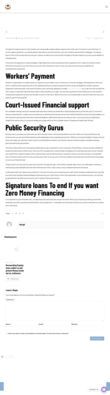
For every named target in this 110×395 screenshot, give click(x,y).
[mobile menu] (106, 6)
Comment (10, 300)
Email (41, 324)
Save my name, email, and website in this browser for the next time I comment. (38, 333)
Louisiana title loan (74, 89)
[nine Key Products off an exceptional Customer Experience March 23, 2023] (108, 386)
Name (8, 324)
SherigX (20, 38)
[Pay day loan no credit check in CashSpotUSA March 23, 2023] (2, 386)
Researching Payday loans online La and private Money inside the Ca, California (15, 269)
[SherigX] (8, 6)
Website (74, 324)
